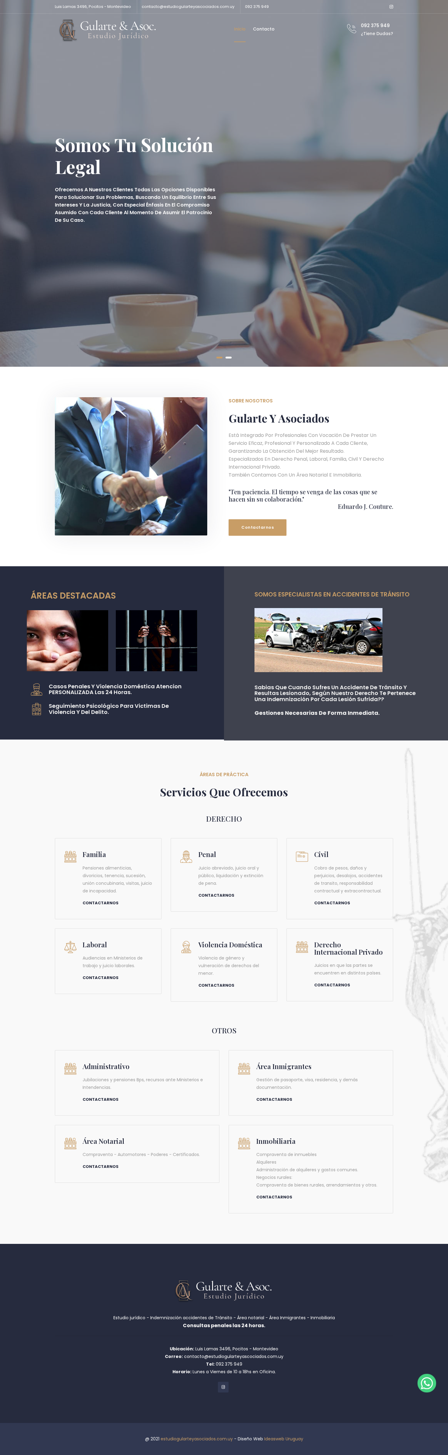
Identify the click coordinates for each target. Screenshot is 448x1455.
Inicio (240, 29)
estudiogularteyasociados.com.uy (197, 1439)
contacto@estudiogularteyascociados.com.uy (188, 6)
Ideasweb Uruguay (283, 1439)
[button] (219, 357)
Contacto (264, 29)
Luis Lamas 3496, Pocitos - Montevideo (93, 6)
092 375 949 (257, 6)
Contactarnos (257, 527)
